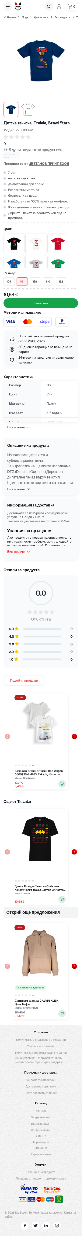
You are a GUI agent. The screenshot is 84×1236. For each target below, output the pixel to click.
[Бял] (35, 243)
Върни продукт (41, 1123)
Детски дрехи (62, 17)
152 (61, 281)
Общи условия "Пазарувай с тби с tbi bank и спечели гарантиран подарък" (39, 1060)
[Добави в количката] (62, 784)
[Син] (14, 265)
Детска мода (41, 17)
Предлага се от (36, 163)
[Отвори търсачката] (49, 6)
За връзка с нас (41, 1117)
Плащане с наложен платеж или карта (41, 1178)
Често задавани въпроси (40, 1092)
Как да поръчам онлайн (41, 1079)
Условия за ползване (41, 1046)
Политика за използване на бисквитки (41, 1039)
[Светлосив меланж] (35, 265)
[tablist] (24, 680)
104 (9, 281)
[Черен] (14, 243)
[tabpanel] (41, 741)
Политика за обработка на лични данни (41, 1052)
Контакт (41, 1110)
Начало (11, 17)
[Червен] (57, 243)
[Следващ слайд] (74, 736)
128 (35, 281)
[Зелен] (57, 265)
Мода (25, 17)
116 (21, 281)
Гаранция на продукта (41, 1172)
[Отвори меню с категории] (8, 6)
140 (48, 281)
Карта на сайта (41, 1154)
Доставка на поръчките (41, 1086)
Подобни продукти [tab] (24, 680)
